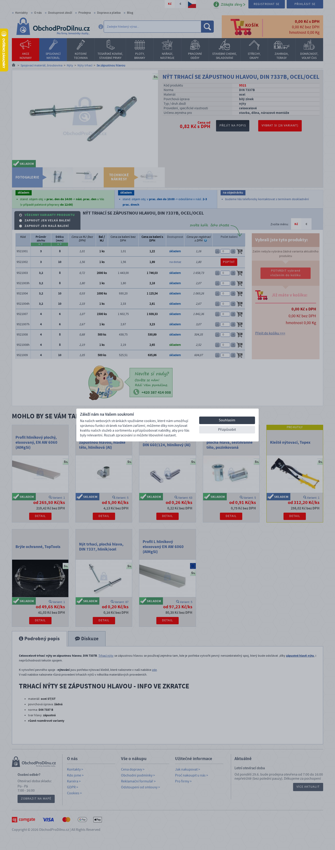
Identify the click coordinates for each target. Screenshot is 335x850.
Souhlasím (227, 420)
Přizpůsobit (227, 429)
